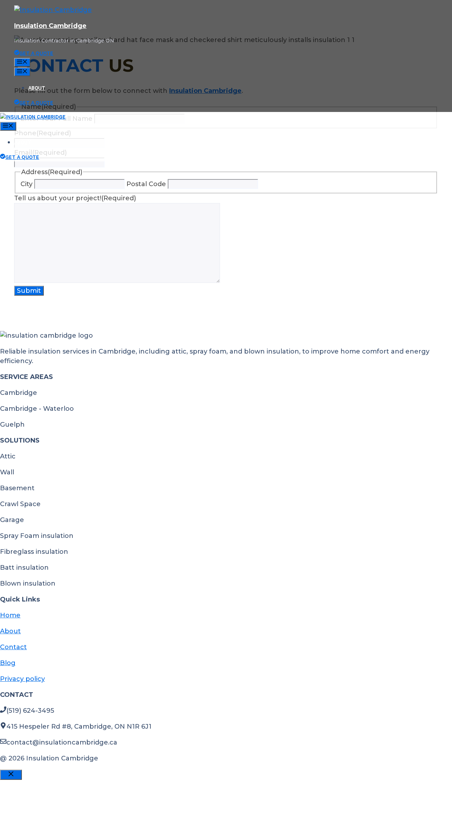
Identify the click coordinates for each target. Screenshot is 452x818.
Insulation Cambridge (50, 26)
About (36, 88)
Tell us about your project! (75, 198)
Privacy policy (22, 679)
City (26, 184)
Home (10, 615)
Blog (8, 663)
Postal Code (146, 184)
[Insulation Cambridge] (33, 117)
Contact (13, 647)
